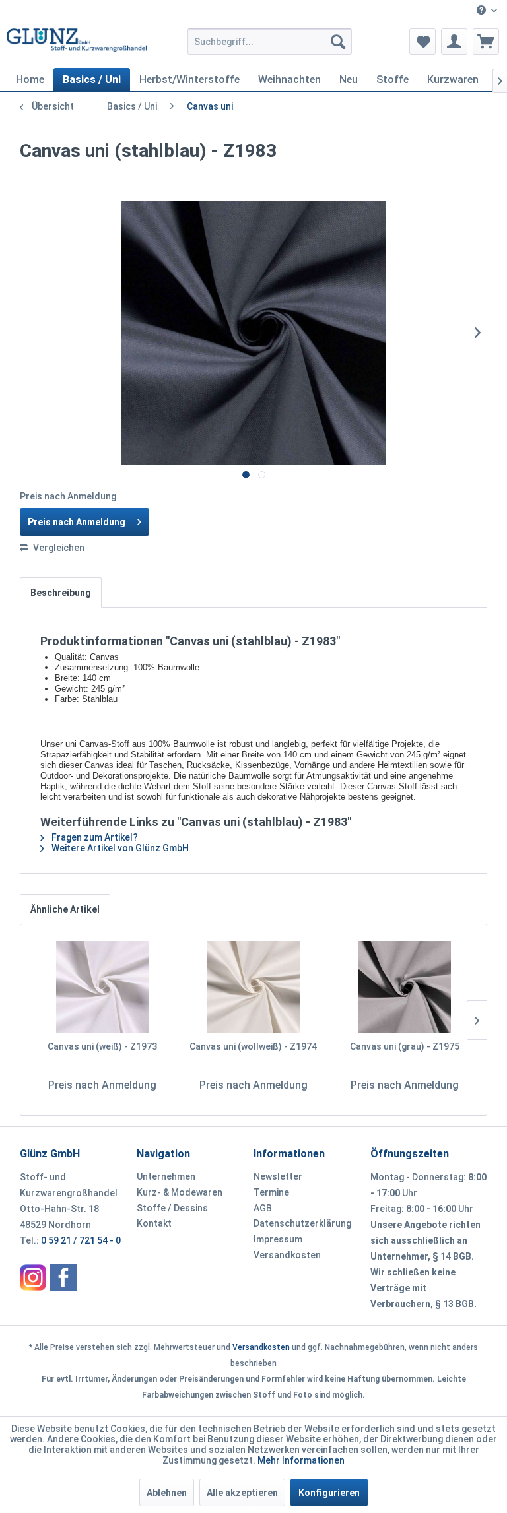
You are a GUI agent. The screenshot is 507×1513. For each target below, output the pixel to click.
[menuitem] (487, 11)
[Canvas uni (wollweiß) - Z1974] (254, 987)
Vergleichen (57, 547)
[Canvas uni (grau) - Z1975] (404, 987)
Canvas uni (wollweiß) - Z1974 (253, 1046)
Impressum (278, 1239)
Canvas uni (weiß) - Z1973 (102, 1046)
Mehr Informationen (301, 1460)
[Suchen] (338, 41)
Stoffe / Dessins (172, 1208)
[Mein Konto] (454, 41)
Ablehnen (167, 1492)
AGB (263, 1208)
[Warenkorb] (486, 41)
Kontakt (154, 1223)
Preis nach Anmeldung (76, 522)
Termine (271, 1192)
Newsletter (278, 1176)
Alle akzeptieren (242, 1492)
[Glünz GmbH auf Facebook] (63, 1277)
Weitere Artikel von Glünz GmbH (119, 848)
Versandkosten (287, 1255)
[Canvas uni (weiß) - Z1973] (102, 987)
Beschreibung (60, 592)
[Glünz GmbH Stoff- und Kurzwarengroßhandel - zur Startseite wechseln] (77, 44)
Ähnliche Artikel (65, 909)
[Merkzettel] (422, 41)
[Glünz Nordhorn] (33, 1277)
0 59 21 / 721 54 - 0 (81, 1240)
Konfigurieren (329, 1492)
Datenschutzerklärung (302, 1223)
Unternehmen (166, 1176)
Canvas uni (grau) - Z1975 (404, 1046)
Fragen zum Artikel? (94, 837)
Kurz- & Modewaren (179, 1192)
